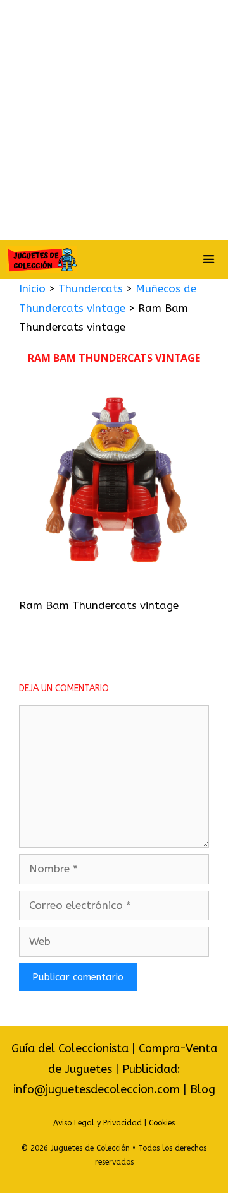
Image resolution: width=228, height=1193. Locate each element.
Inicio (32, 288)
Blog (202, 1089)
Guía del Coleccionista (70, 1048)
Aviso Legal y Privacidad (97, 1123)
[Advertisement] (114, 120)
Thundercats (90, 288)
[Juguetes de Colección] (41, 259)
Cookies (162, 1123)
